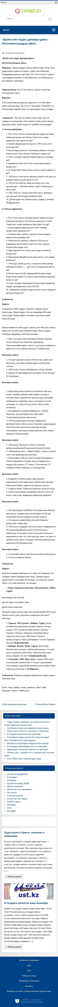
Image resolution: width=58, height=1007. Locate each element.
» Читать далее (13, 876)
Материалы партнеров (29, 981)
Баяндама (11, 780)
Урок (29, 965)
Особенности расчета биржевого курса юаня (28, 728)
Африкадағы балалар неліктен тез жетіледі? (27, 749)
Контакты (29, 986)
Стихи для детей (15, 795)
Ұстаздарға (12, 777)
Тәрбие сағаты (14, 801)
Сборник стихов (29, 976)
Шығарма (11, 805)
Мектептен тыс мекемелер (19, 789)
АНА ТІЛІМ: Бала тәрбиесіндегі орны (24, 758)
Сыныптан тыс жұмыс (14, 53)
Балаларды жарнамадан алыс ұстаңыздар (27, 746)
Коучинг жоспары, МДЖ (18, 783)
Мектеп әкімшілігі (15, 786)
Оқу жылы (12, 792)
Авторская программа (29, 960)
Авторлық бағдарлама (17, 774)
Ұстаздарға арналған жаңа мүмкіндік (24, 734)
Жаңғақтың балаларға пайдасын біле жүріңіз (28, 743)
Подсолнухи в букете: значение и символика (28, 731)
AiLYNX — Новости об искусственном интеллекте (32, 1001)
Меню (3, 2)
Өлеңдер (11, 811)
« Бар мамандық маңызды (14, 704)
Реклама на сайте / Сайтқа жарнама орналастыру (29, 991)
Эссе (9, 808)
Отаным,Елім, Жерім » (45, 704)
